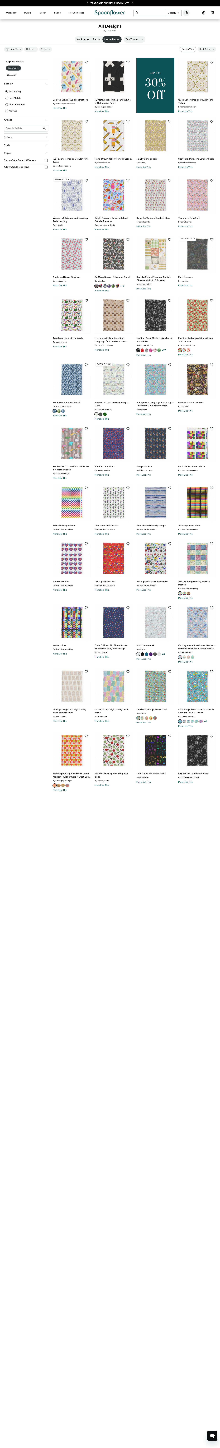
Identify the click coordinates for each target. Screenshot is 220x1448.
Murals (27, 12)
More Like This (60, 108)
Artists (26, 120)
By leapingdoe (142, 777)
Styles (46, 49)
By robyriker (100, 281)
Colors (31, 49)
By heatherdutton (185, 652)
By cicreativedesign (61, 473)
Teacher (14, 68)
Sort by (26, 83)
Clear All (11, 75)
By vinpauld (58, 225)
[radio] (6, 91)
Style (26, 145)
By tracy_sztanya (60, 342)
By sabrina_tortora (144, 284)
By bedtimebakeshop (187, 163)
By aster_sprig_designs (62, 781)
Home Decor (112, 39)
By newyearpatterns (103, 409)
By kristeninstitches (144, 345)
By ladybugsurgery (144, 470)
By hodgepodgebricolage (188, 777)
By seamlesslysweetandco (64, 103)
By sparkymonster (102, 470)
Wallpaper (11, 12)
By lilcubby (141, 163)
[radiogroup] (26, 101)
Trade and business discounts (109, 3)
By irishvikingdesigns (104, 345)
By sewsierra (141, 409)
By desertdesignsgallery (188, 470)
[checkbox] (46, 160)
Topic (26, 153)
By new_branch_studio (62, 406)
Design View (188, 49)
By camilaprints (143, 222)
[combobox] (174, 13)
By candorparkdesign (104, 107)
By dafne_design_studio (105, 225)
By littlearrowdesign (186, 716)
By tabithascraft (59, 716)
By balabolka (183, 406)
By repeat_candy (102, 781)
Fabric (57, 12)
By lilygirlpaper (101, 652)
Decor (43, 12)
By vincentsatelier (102, 163)
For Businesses (76, 12)
